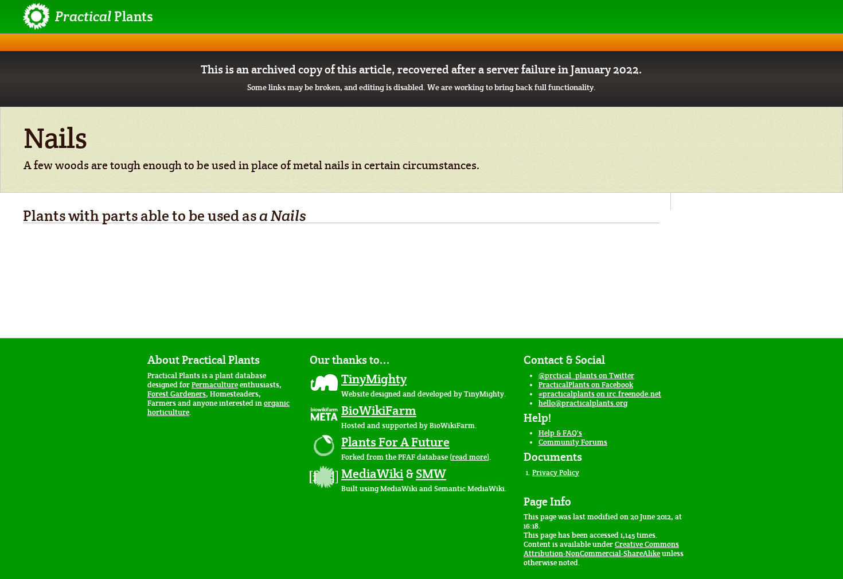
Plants (104, 16)
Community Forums (572, 442)
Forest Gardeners (176, 394)
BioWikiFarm (378, 410)
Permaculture (215, 385)
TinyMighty (374, 379)
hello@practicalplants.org (582, 403)
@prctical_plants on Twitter (586, 375)
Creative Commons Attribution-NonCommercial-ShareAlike (601, 548)
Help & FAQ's (560, 433)
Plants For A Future (395, 442)
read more (469, 457)
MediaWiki (372, 473)
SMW (431, 473)
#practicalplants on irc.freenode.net (599, 394)
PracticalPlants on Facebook (585, 385)
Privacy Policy (555, 472)
